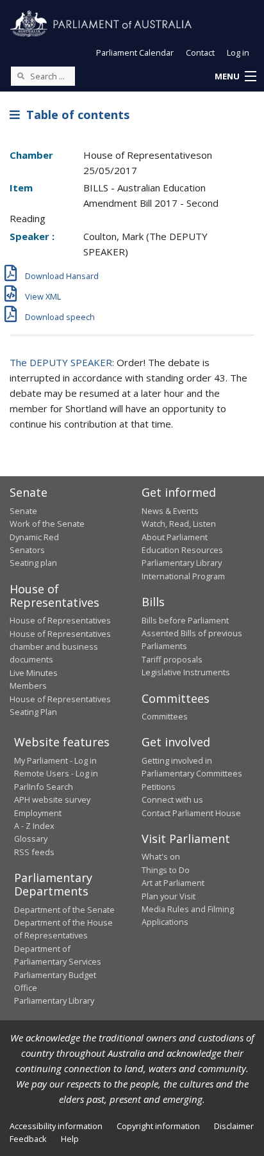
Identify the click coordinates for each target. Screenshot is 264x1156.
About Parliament (175, 537)
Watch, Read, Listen (179, 523)
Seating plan (33, 562)
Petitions (159, 786)
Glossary (30, 838)
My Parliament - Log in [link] (55, 760)
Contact (200, 52)
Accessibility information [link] (56, 1126)
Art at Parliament (173, 882)
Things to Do (166, 870)
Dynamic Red (34, 537)
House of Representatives (60, 620)
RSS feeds (34, 852)
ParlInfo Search (43, 786)
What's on (161, 856)
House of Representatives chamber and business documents (60, 647)
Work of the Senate (47, 523)
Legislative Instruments (186, 672)
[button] (235, 77)
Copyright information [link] (158, 1126)
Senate (23, 511)
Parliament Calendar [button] (135, 52)
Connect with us (172, 799)
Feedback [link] (28, 1138)
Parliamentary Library (182, 562)
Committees (165, 716)
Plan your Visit (168, 896)
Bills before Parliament (185, 620)
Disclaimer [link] (234, 1126)
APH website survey (52, 799)
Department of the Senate (64, 909)
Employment (38, 813)
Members (28, 685)
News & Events (170, 511)
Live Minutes (34, 672)
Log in (238, 52)
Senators (27, 550)
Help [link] (70, 1138)
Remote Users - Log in (56, 773)
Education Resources (182, 550)
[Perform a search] (20, 75)
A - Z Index (34, 825)
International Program (183, 576)
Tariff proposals (172, 659)
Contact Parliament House (191, 813)
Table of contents (74, 114)
